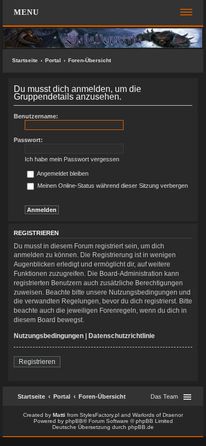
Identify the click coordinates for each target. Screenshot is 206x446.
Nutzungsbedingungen (48, 336)
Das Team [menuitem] (164, 396)
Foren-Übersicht (89, 60)
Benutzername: (36, 116)
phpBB (74, 421)
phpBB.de (141, 427)
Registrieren (37, 362)
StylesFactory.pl (99, 415)
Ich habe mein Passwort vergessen (72, 159)
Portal (53, 60)
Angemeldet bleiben (62, 173)
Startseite (25, 60)
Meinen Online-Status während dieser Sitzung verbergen (112, 185)
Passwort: (28, 140)
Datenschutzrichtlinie (121, 336)
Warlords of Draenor (157, 415)
